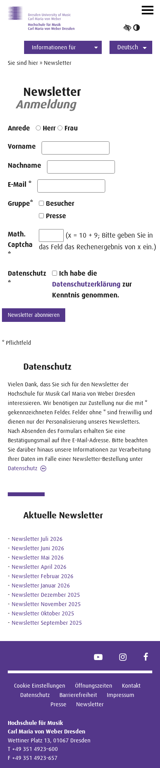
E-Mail (19, 184)
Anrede (19, 128)
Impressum (120, 695)
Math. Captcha (20, 244)
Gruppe (20, 203)
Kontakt (131, 685)
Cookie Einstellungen (39, 685)
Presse (55, 216)
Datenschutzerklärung (86, 284)
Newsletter (90, 704)
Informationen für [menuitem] (54, 47)
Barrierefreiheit (78, 695)
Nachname (24, 165)
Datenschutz (27, 278)
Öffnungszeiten (93, 685)
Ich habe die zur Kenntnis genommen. (92, 284)
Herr (48, 128)
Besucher (59, 203)
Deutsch (127, 47)
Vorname (22, 146)
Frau (70, 128)
